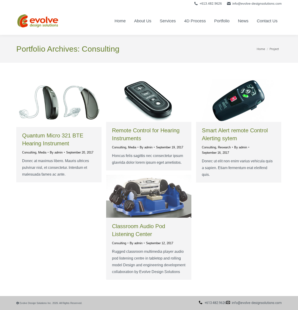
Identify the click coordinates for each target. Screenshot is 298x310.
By (56, 152)
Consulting (29, 152)
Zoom (52, 103)
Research (224, 147)
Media (42, 152)
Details (65, 103)
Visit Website (136, 100)
